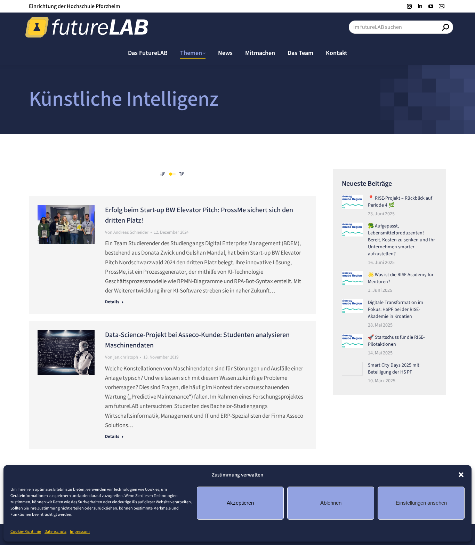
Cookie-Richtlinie (25, 532)
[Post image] (352, 202)
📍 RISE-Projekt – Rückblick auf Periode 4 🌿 (400, 202)
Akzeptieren (240, 503)
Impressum (80, 532)
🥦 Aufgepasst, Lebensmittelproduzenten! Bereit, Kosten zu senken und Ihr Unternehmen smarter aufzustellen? (401, 240)
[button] (461, 474)
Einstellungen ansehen (421, 503)
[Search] (445, 27)
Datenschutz (55, 532)
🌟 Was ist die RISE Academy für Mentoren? (401, 278)
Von (126, 232)
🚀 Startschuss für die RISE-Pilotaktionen (396, 341)
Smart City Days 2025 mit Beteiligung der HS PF (393, 369)
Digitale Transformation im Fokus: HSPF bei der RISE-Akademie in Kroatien (395, 309)
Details (112, 302)
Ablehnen (330, 503)
